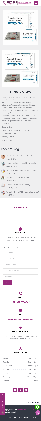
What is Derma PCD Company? (18, 185)
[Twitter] (20, 390)
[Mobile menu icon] (36, 3)
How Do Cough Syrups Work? (17, 177)
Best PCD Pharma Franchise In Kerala (21, 163)
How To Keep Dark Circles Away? (19, 156)
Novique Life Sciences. (25, 409)
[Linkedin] (26, 390)
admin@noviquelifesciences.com (20, 319)
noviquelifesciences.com (29, 417)
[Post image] (3, 157)
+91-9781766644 (10, 417)
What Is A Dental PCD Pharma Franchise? (22, 192)
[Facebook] (15, 390)
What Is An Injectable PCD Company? (21, 170)
